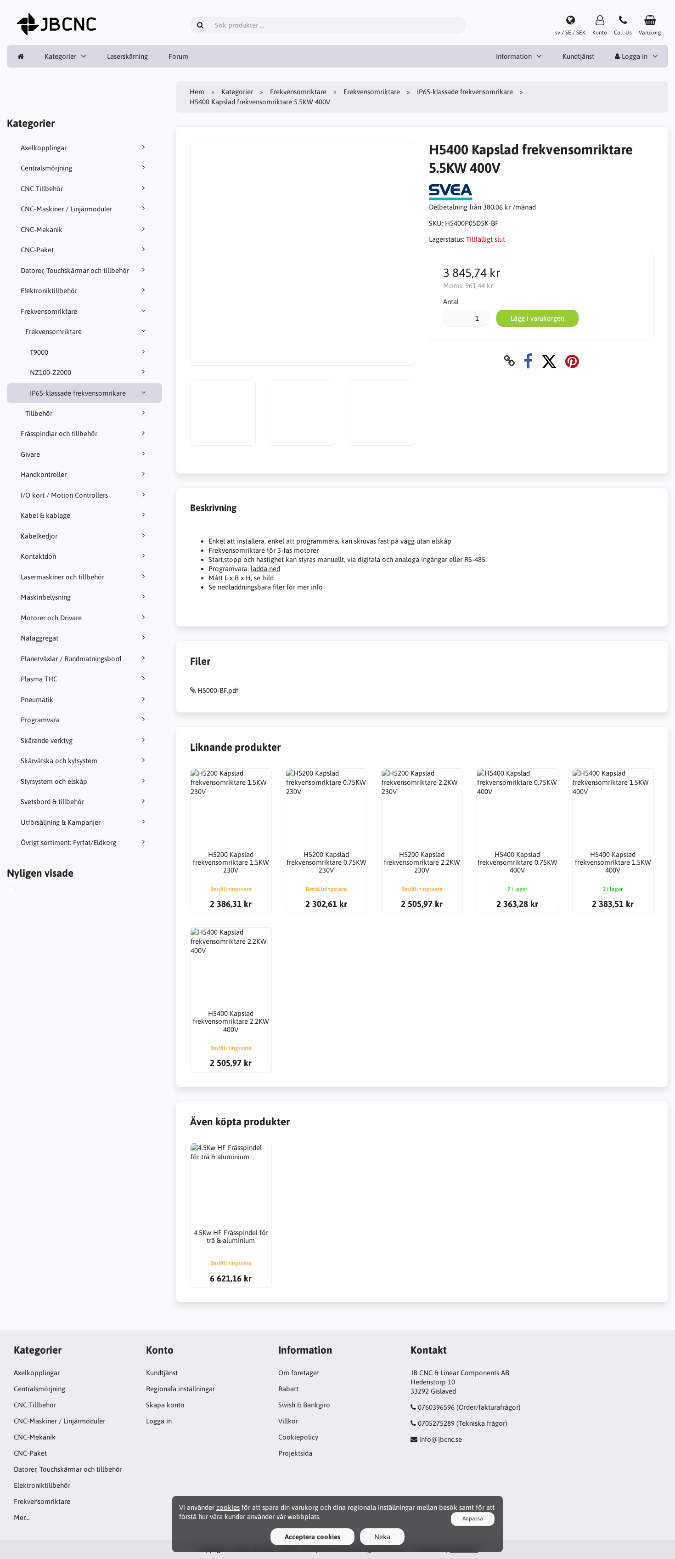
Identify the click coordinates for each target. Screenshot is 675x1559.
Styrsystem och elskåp (54, 781)
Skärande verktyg (47, 740)
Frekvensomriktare (49, 311)
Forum (178, 56)
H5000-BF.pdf (217, 690)
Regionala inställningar (180, 1389)
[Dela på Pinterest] (572, 361)
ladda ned (265, 569)
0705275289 (436, 1423)
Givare (30, 454)
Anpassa (472, 1518)
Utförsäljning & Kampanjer (61, 822)
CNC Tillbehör (42, 189)
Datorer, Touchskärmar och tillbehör (75, 270)
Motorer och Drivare (51, 618)
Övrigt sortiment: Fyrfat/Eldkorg (68, 842)
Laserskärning (127, 56)
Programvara (40, 720)
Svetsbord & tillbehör (52, 801)
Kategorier (60, 56)
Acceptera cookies (312, 1537)
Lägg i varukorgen (537, 318)
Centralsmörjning (46, 168)
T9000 (39, 352)
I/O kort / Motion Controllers (64, 495)
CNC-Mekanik (41, 229)
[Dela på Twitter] (549, 361)
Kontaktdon (38, 556)
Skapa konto (165, 1405)
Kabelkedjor (39, 536)
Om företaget (298, 1373)
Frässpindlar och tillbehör (59, 433)
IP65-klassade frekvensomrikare (78, 393)
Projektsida (295, 1453)
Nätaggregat (39, 638)
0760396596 (436, 1407)
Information (514, 56)
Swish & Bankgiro (304, 1405)
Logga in (633, 56)
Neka (382, 1537)
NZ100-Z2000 (50, 372)
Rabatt (288, 1389)
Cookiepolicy (298, 1437)
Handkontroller (44, 474)
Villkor (288, 1421)
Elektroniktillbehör (49, 291)
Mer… (21, 1517)
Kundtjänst (578, 56)
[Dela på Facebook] (528, 361)
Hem (197, 92)
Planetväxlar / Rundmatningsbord (71, 659)
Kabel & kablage (45, 515)
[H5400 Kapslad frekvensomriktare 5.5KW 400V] (21, 892)
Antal (451, 302)
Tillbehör (38, 413)
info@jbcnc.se (440, 1439)
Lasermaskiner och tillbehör (62, 577)
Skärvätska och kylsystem (59, 761)
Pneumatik (37, 699)
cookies (228, 1507)
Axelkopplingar (44, 148)
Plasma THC (39, 679)
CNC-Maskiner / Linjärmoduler (66, 209)
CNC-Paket (37, 250)
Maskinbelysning (46, 597)
